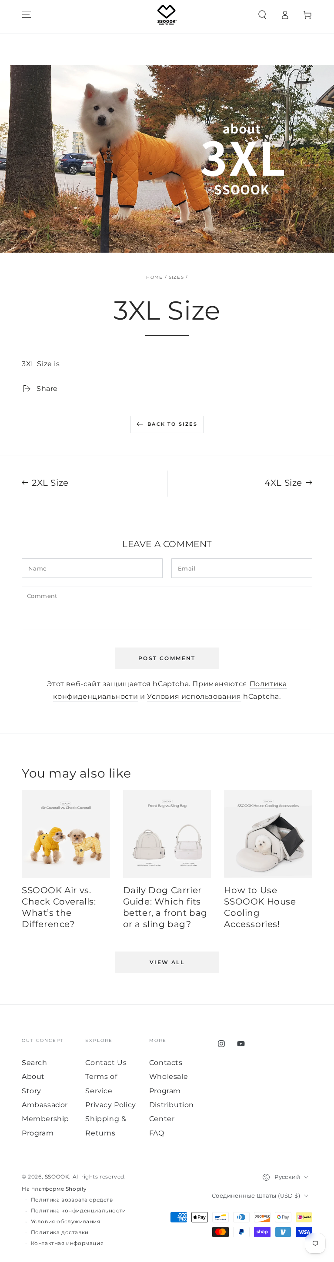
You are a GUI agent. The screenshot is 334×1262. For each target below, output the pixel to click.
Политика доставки (60, 1232)
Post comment (167, 658)
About (33, 1076)
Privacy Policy (110, 1105)
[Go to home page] (167, 15)
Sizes (176, 277)
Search (34, 1062)
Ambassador (45, 1105)
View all (167, 962)
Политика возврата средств (72, 1199)
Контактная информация (67, 1243)
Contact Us (106, 1062)
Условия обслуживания (65, 1221)
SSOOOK (57, 1176)
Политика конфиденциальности (78, 1210)
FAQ (156, 1133)
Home (154, 277)
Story (31, 1091)
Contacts (166, 1062)
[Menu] (26, 14)
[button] (262, 14)
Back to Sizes (172, 424)
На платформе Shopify (54, 1188)
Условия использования (194, 696)
